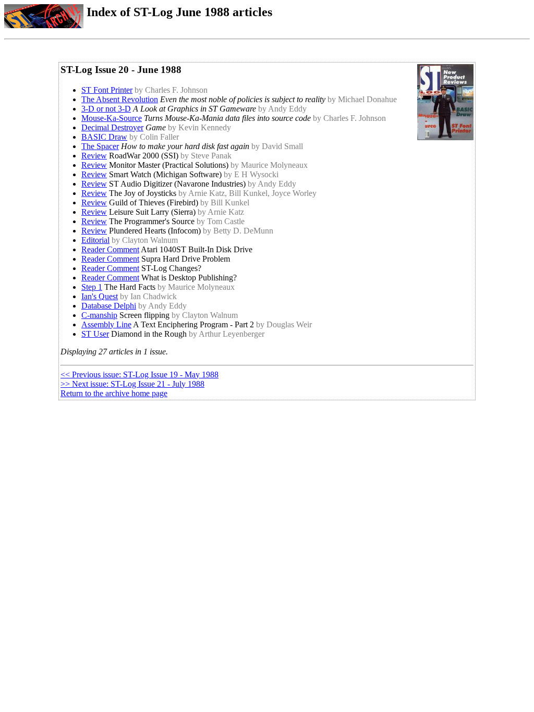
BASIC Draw (104, 136)
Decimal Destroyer (112, 127)
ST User (95, 333)
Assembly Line (106, 324)
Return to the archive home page (113, 393)
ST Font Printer (106, 89)
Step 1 (91, 287)
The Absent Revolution (119, 99)
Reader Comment (110, 249)
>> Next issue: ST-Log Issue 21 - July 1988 (132, 383)
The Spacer (100, 146)
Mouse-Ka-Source (111, 118)
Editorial (95, 240)
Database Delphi (108, 305)
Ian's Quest (99, 296)
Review (94, 155)
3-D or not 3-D (106, 108)
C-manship (99, 315)
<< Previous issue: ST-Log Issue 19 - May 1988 (139, 374)
